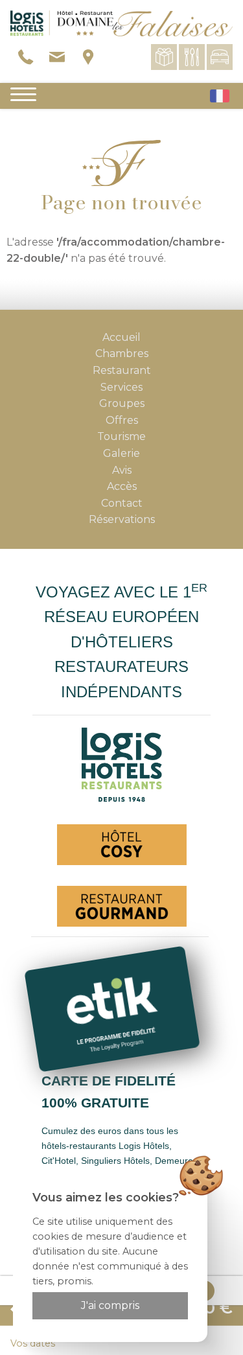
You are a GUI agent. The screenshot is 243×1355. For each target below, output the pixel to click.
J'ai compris (110, 1305)
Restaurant (122, 370)
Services (121, 387)
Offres (122, 420)
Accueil (121, 337)
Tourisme (121, 436)
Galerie (121, 453)
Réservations (122, 519)
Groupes (122, 403)
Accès (122, 486)
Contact (122, 503)
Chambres (121, 353)
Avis (122, 470)
